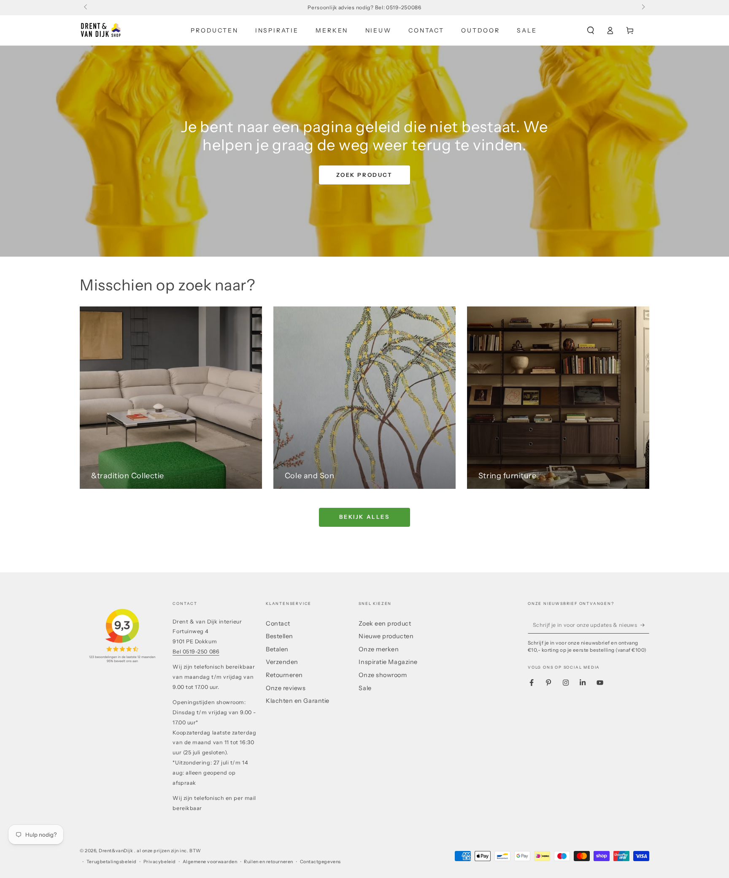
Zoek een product (385, 623)
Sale (365, 688)
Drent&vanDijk (116, 851)
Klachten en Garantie (297, 701)
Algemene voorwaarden (210, 861)
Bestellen (279, 636)
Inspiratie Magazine (388, 662)
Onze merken (379, 649)
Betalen (277, 649)
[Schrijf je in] (644, 625)
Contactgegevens (320, 861)
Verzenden (282, 662)
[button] (590, 30)
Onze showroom (383, 675)
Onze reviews (285, 688)
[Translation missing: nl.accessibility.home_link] (101, 30)
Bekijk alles (364, 516)
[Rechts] (642, 7)
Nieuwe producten (386, 636)
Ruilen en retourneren (268, 861)
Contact (278, 623)
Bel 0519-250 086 (196, 651)
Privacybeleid (159, 861)
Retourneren (284, 675)
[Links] (86, 7)
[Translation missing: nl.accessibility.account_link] (610, 30)
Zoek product (364, 174)
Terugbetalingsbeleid (111, 861)
